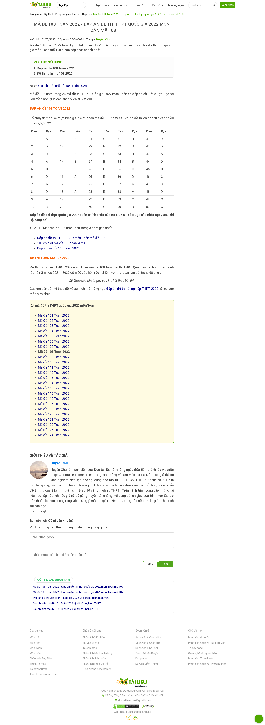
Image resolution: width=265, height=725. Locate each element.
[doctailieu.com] (132, 683)
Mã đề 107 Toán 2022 (53, 346)
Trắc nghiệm (175, 5)
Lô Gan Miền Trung (146, 663)
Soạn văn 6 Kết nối (146, 648)
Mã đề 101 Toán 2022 (53, 315)
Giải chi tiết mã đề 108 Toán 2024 (62, 86)
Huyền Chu (59, 463)
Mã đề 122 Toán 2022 (53, 425)
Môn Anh (35, 642)
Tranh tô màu (38, 663)
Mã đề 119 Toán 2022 (53, 409)
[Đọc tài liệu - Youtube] (135, 717)
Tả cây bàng (195, 648)
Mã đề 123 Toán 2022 (53, 430)
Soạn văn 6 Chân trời (147, 642)
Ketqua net (142, 658)
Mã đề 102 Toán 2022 (53, 320)
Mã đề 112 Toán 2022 (53, 373)
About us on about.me (43, 674)
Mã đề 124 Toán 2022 (53, 435)
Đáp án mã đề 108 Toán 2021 (58, 248)
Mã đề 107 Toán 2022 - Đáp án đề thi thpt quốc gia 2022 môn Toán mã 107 (78, 592)
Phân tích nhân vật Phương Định (207, 663)
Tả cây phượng (38, 669)
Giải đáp (157, 5)
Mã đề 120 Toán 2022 (53, 414)
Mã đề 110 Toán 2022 (53, 362)
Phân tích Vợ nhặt (199, 637)
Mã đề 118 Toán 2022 (53, 404)
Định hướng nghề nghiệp (97, 669)
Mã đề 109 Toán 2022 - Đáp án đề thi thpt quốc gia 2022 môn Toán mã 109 (78, 586)
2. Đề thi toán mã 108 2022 (53, 73)
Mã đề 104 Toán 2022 (53, 331)
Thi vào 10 (138, 5)
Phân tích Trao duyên (200, 658)
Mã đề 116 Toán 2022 (53, 393)
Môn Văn (35, 637)
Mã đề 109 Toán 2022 (53, 357)
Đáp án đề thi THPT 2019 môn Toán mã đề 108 (71, 238)
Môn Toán (36, 648)
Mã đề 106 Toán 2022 (53, 341)
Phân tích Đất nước (94, 658)
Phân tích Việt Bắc (94, 637)
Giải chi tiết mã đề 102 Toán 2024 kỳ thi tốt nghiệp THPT (67, 609)
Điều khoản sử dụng (139, 711)
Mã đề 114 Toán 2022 (53, 383)
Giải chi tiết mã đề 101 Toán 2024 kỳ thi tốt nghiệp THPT (67, 603)
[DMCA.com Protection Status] (125, 707)
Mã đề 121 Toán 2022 (53, 419)
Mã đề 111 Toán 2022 (53, 367)
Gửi (166, 564)
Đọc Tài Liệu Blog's (146, 653)
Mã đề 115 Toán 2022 (53, 388)
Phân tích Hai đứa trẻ (95, 663)
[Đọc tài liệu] (128, 717)
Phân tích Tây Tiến (41, 658)
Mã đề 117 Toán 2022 (53, 399)
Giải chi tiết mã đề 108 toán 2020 (61, 243)
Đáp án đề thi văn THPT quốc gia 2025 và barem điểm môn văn (71, 597)
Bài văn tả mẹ (91, 642)
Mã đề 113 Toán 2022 (53, 378)
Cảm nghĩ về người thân (202, 653)
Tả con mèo (90, 648)
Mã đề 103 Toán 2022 (53, 326)
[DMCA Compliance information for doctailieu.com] (147, 707)
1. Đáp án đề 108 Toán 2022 (54, 68)
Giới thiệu (119, 711)
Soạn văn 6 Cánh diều (148, 637)
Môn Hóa (35, 653)
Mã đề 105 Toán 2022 (53, 336)
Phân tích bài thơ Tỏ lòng (97, 653)
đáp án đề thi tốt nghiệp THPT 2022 (132, 289)
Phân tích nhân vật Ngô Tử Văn (206, 642)
